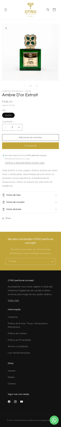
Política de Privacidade (19, 340)
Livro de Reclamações (19, 353)
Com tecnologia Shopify (44, 420)
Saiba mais (13, 300)
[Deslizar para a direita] (37, 86)
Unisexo (12, 384)
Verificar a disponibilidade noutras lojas (25, 163)
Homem (12, 371)
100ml (8, 115)
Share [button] (8, 218)
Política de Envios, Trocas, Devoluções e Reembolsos (28, 325)
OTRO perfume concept (23, 420)
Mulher (11, 377)
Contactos (13, 317)
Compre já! (31, 145)
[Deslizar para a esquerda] (24, 86)
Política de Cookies (17, 333)
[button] (6, 10)
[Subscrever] (52, 261)
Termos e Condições (18, 346)
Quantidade (7, 122)
